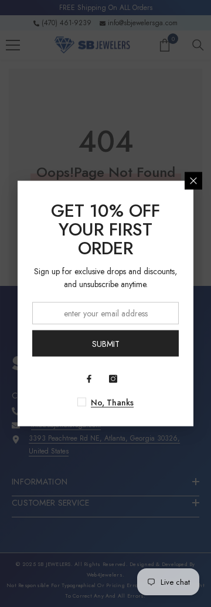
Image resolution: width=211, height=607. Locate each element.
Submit (106, 343)
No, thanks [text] (112, 402)
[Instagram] (113, 379)
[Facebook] (89, 379)
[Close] (193, 181)
